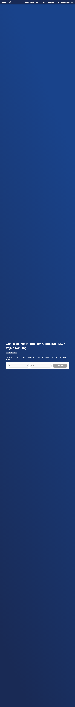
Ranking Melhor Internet (31, 2)
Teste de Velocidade (67, 2)
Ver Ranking (12, 353)
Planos (43, 2)
